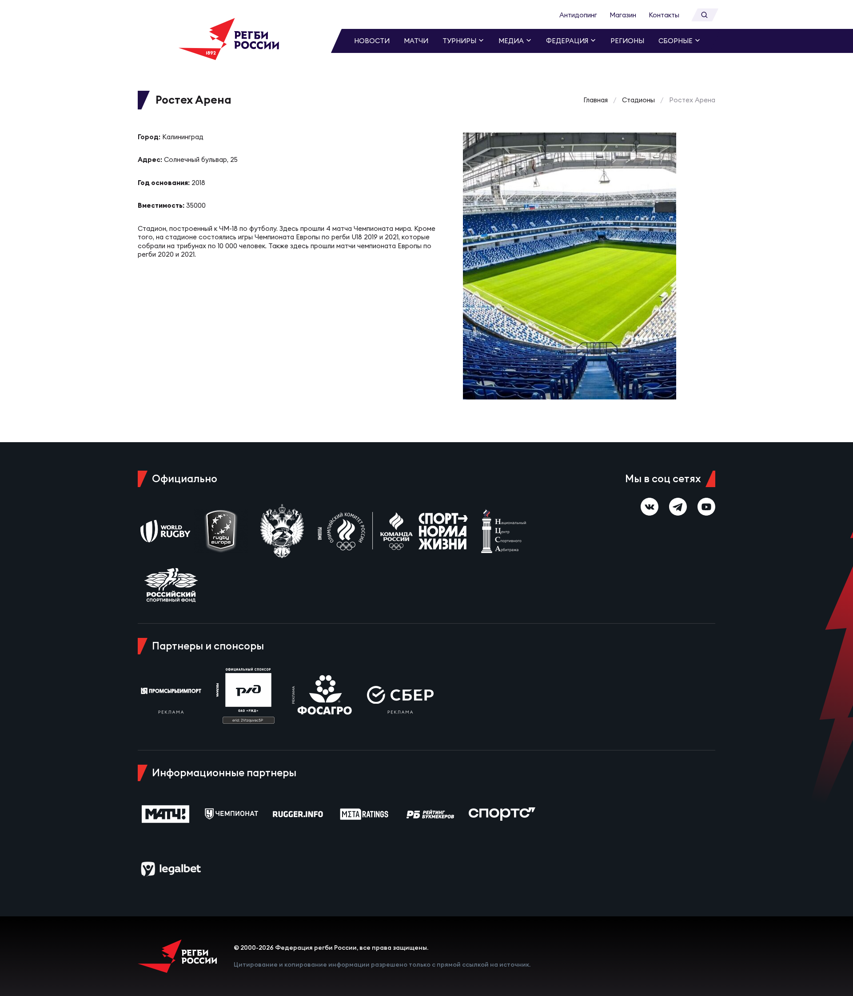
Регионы (627, 40)
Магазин (623, 15)
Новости (372, 40)
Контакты (664, 15)
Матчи (416, 40)
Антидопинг (578, 15)
